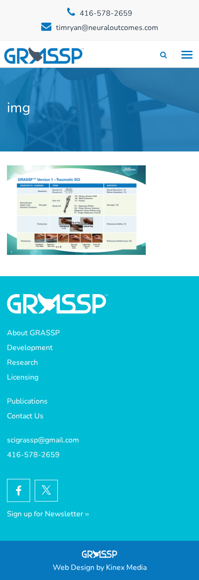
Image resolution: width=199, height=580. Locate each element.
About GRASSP (33, 333)
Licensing (22, 377)
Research (22, 362)
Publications (27, 401)
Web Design (73, 567)
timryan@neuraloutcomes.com (107, 28)
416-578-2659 (106, 13)
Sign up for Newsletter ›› (48, 514)
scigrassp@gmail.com (43, 440)
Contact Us (25, 416)
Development (30, 348)
